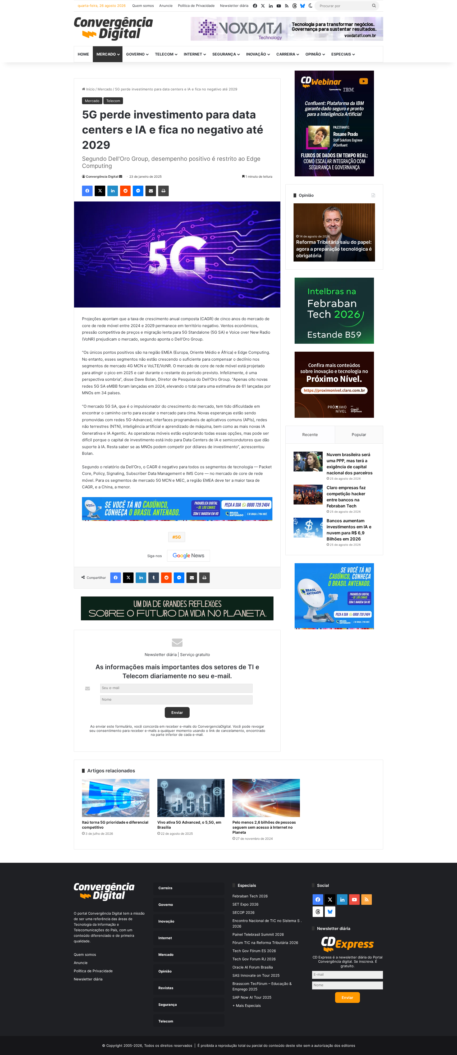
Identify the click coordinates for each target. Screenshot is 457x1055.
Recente (310, 434)
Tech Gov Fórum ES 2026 (254, 951)
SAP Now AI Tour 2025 (251, 997)
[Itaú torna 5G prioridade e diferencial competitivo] (115, 798)
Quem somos (143, 5)
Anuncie (166, 5)
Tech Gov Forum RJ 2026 (254, 959)
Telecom (164, 54)
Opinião (313, 54)
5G (178, 537)
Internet (193, 54)
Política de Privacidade (196, 5)
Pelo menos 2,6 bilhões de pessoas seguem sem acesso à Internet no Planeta (264, 827)
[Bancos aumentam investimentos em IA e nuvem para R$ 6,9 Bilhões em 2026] (308, 528)
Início (90, 89)
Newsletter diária (234, 5)
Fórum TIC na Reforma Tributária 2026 (265, 943)
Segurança (224, 54)
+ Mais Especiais (246, 1005)
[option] (334, 232)
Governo (135, 54)
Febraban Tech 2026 (250, 896)
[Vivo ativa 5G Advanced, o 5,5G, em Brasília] (191, 798)
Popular (359, 434)
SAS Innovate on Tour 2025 (256, 975)
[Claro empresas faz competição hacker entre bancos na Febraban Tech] (308, 494)
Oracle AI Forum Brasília (252, 967)
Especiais (341, 54)
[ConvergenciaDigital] (113, 29)
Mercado (106, 54)
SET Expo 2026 (245, 904)
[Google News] (188, 556)
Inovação (256, 54)
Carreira (285, 54)
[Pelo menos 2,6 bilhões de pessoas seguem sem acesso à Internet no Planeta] (266, 798)
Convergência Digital (102, 176)
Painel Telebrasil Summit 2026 (258, 934)
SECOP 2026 (243, 912)
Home (83, 54)
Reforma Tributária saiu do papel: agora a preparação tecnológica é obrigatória (334, 248)
